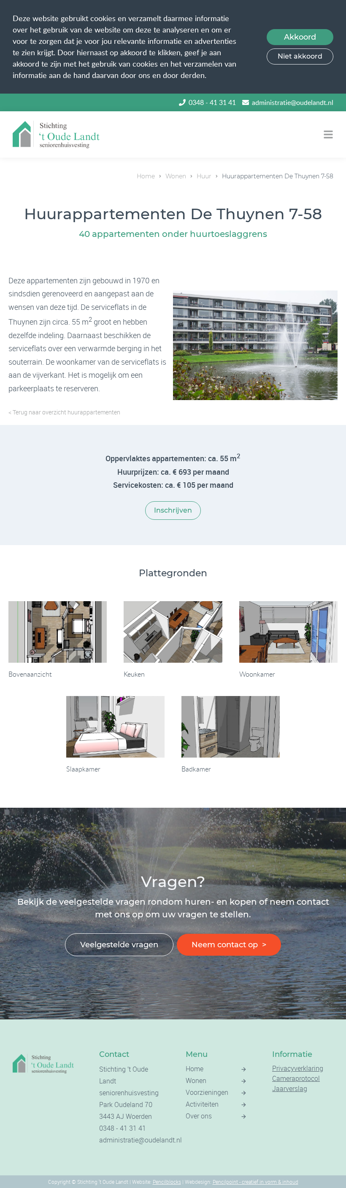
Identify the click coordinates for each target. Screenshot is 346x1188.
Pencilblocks (167, 1181)
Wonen (175, 176)
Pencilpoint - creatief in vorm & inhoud (255, 1181)
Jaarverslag (289, 1088)
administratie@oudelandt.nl (292, 102)
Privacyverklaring (297, 1068)
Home (146, 176)
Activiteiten (202, 1104)
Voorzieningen (207, 1092)
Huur (204, 176)
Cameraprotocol (296, 1078)
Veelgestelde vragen (119, 944)
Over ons (199, 1116)
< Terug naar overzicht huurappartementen (64, 412)
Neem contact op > (229, 944)
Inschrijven (173, 510)
